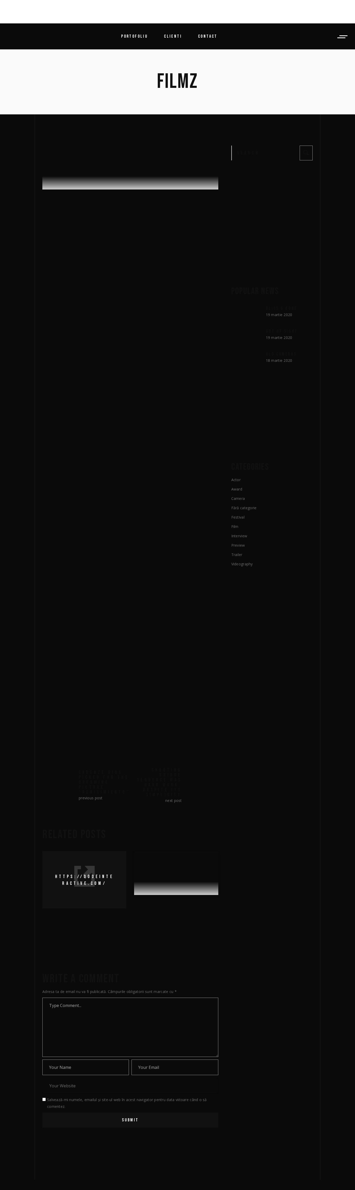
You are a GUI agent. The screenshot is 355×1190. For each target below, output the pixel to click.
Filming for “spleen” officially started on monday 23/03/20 (175, 912)
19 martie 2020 (63, 242)
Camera (238, 498)
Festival (238, 517)
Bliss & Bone (281, 308)
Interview (239, 535)
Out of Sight (282, 331)
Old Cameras (281, 354)
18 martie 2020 (279, 360)
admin (110, 242)
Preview (238, 545)
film (117, 716)
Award (236, 489)
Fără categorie (244, 507)
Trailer (88, 242)
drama (103, 716)
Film (235, 526)
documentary (81, 716)
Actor (236, 479)
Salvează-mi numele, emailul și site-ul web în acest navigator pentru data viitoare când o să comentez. (127, 1103)
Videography (242, 563)
